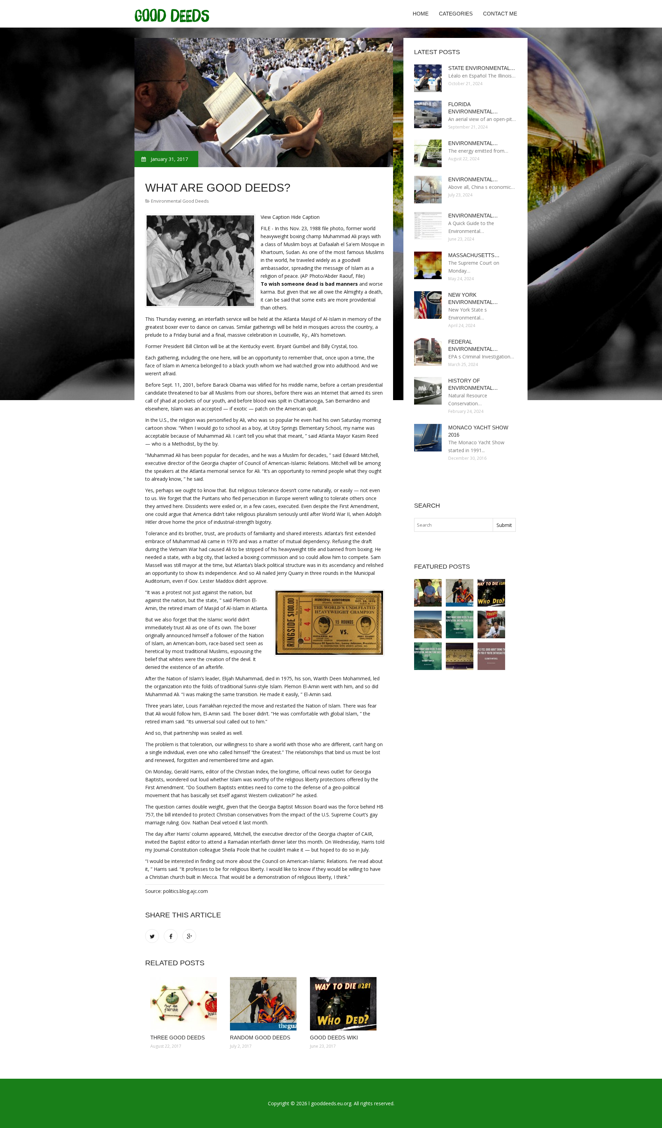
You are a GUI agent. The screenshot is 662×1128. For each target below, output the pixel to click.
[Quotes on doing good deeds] (491, 656)
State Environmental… (481, 68)
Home (421, 14)
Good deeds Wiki (334, 1037)
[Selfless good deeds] (491, 624)
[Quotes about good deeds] (428, 656)
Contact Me (500, 14)
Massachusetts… (474, 255)
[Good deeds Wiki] (344, 1003)
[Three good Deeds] (185, 1003)
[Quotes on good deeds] (459, 624)
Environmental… (473, 143)
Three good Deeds (177, 1037)
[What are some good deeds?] (428, 624)
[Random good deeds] (264, 1003)
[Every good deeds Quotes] (459, 656)
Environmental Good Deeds (180, 201)
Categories (456, 14)
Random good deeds (260, 1037)
